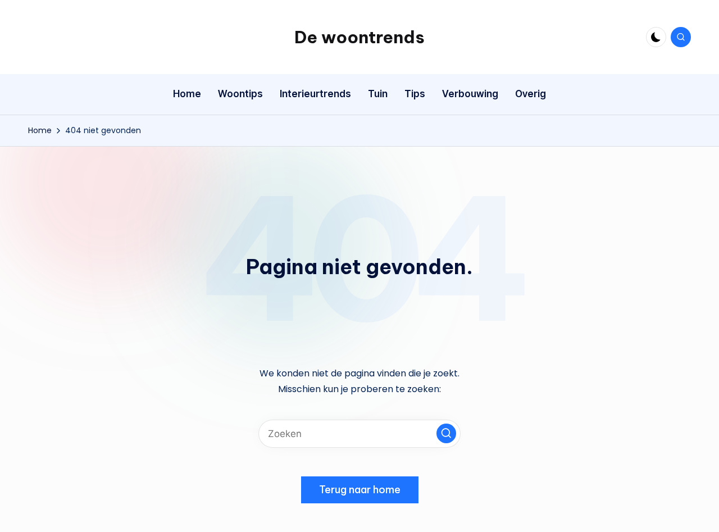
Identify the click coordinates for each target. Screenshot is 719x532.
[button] (446, 433)
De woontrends (359, 37)
